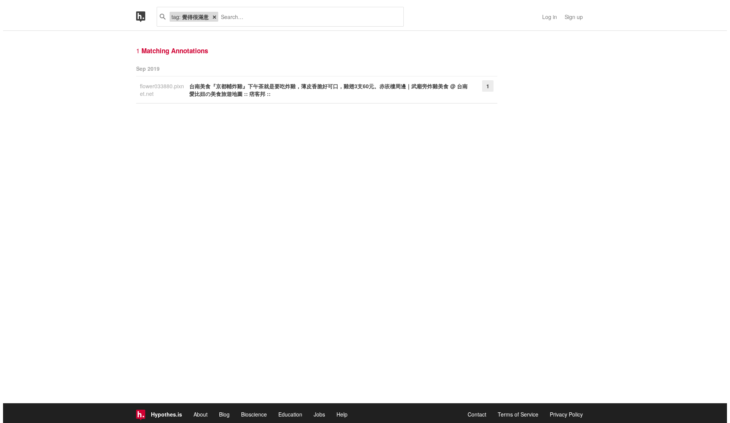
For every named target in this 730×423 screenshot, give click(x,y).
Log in (549, 16)
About (201, 414)
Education (290, 414)
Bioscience (254, 414)
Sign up (574, 16)
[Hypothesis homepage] (146, 17)
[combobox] (308, 16)
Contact (477, 414)
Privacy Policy (566, 414)
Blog (224, 414)
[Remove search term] (214, 17)
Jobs (319, 414)
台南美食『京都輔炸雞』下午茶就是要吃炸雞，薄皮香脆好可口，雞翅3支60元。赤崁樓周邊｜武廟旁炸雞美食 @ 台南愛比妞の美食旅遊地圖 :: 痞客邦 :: (328, 89)
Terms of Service (518, 414)
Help (342, 414)
